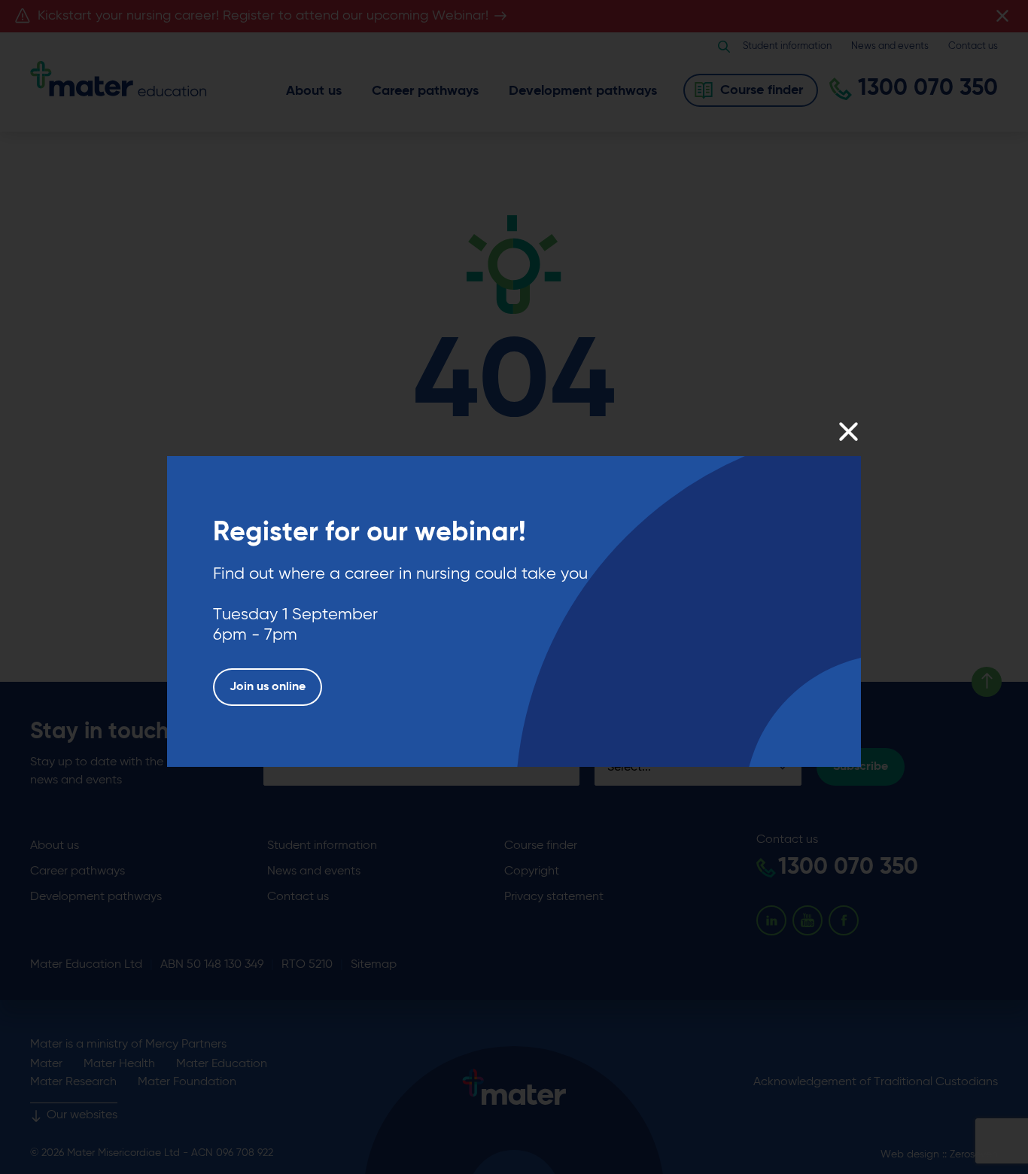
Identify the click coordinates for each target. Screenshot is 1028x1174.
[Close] (848, 431)
